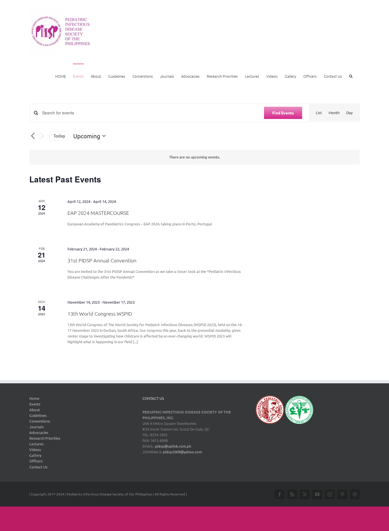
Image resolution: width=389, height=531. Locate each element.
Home (34, 398)
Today (59, 135)
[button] (351, 75)
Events (34, 404)
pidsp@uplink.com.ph (173, 446)
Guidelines (38, 415)
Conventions (39, 421)
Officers (36, 460)
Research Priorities (44, 438)
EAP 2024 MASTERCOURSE (98, 212)
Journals (36, 426)
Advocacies (38, 432)
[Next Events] (41, 136)
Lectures (36, 443)
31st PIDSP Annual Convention (101, 260)
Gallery (35, 455)
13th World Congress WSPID (99, 313)
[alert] (194, 157)
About (34, 409)
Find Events (283, 112)
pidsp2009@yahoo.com (182, 451)
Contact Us (38, 466)
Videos (35, 449)
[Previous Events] (32, 136)
